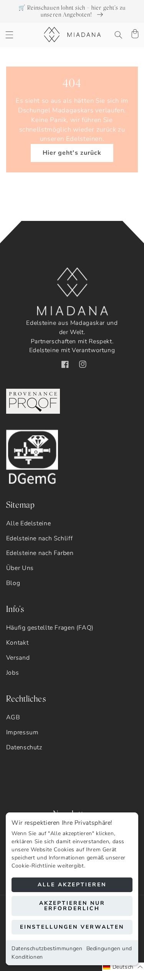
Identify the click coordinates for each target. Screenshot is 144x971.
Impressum (22, 732)
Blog (13, 583)
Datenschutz (24, 747)
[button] (9, 35)
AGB (13, 717)
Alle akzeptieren (72, 884)
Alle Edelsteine (28, 523)
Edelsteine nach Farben (40, 553)
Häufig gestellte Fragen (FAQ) (50, 627)
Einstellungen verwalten (72, 927)
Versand (18, 657)
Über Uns (20, 568)
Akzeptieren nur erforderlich (72, 905)
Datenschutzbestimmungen (47, 948)
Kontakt (17, 642)
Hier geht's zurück (72, 153)
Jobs (12, 673)
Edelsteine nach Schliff (39, 538)
